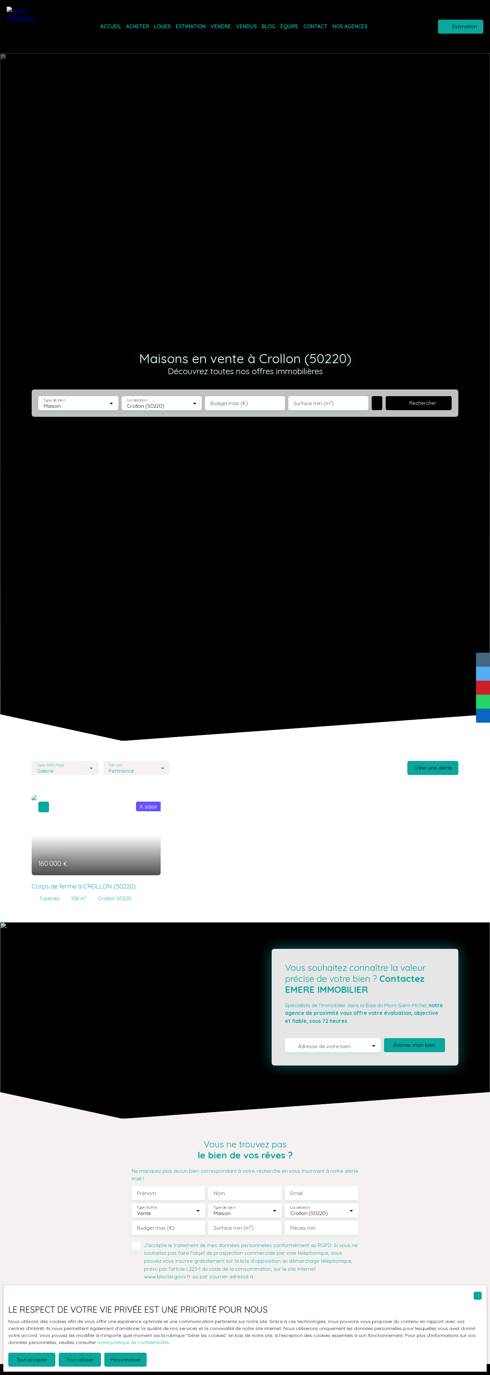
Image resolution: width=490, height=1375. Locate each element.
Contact (315, 26)
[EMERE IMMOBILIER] (28, 26)
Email (296, 1193)
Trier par (115, 765)
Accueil (110, 26)
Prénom (146, 1193)
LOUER (162, 26)
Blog (268, 26)
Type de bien (54, 400)
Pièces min (303, 1228)
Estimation (191, 26)
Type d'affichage (50, 765)
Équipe (289, 26)
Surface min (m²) (314, 403)
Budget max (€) (229, 403)
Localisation (137, 400)
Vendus (246, 26)
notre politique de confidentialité (133, 1342)
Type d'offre (147, 1207)
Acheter (137, 26)
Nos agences (349, 26)
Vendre (221, 26)
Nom (219, 1193)
